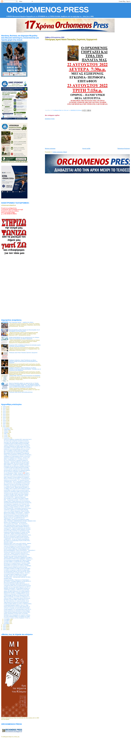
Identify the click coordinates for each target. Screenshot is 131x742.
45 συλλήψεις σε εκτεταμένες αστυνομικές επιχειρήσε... (16, 564)
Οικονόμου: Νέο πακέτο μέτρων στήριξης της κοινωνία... (17, 442)
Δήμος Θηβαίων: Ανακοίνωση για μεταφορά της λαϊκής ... (17, 519)
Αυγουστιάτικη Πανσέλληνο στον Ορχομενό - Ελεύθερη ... (17, 505)
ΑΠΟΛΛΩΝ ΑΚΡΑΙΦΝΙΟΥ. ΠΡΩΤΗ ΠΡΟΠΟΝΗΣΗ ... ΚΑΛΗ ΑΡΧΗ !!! (19, 550)
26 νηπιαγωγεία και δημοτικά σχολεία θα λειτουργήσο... (16, 440)
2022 (4, 426)
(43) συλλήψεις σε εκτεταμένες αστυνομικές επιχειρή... (16, 498)
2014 (4, 414)
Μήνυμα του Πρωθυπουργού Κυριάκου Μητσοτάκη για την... (18, 535)
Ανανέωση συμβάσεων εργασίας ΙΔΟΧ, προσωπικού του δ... (18, 439)
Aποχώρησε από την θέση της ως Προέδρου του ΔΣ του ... (17, 466)
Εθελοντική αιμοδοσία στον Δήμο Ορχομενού (14, 582)
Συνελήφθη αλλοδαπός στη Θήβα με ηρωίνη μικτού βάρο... (17, 568)
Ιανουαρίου (6, 428)
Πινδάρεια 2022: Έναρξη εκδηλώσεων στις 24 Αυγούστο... (17, 501)
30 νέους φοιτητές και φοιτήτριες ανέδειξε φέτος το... (16, 471)
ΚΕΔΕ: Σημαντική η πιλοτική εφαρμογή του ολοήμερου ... (17, 477)
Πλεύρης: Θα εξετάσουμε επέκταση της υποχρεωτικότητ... (17, 551)
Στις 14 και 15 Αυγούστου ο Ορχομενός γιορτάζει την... (16, 460)
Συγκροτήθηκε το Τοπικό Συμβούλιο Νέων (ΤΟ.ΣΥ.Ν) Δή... (17, 447)
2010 (4, 408)
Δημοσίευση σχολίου (50, 118)
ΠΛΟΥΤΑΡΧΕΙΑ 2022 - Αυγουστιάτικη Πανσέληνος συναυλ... (18, 508)
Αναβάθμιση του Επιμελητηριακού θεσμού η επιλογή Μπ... (17, 456)
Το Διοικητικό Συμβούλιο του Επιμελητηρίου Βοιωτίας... (16, 509)
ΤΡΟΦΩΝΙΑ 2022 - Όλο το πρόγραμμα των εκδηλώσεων (17, 481)
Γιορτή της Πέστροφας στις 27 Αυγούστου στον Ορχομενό (17, 546)
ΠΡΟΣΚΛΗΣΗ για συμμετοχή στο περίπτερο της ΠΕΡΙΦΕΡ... (18, 565)
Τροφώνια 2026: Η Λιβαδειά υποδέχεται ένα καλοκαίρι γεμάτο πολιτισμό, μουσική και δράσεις (25, 345)
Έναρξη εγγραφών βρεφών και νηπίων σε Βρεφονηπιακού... (18, 603)
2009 (4, 406)
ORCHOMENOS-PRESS (48, 9)
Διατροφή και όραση (8, 542)
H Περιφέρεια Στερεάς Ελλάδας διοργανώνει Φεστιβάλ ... (17, 443)
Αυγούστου (7, 438)
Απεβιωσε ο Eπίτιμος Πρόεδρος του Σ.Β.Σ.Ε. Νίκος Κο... (17, 506)
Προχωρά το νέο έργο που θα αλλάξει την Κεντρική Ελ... (17, 484)
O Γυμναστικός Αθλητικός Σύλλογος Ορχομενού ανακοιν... (17, 547)
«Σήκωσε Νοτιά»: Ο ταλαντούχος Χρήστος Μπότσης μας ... (17, 598)
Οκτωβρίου (7, 620)
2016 (4, 417)
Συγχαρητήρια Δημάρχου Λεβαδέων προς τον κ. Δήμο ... (17, 605)
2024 (4, 626)
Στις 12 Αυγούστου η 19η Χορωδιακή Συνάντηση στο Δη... (17, 483)
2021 (4, 425)
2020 (4, 423)
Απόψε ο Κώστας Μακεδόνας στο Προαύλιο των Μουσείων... (18, 454)
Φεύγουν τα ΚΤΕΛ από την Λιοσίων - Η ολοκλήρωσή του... (17, 478)
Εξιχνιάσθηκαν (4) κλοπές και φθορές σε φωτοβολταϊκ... (17, 453)
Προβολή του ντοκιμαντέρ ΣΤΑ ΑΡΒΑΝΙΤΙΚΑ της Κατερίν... (17, 594)
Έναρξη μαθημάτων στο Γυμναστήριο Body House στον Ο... (18, 609)
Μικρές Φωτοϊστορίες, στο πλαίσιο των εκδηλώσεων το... (17, 596)
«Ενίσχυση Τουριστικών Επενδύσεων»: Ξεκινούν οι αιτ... (17, 457)
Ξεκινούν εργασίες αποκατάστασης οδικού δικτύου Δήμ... (17, 468)
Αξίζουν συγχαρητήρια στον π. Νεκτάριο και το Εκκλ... (16, 459)
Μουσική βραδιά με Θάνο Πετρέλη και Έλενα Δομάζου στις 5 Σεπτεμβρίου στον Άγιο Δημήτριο (24, 330)
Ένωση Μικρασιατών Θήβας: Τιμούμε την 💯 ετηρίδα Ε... (17, 473)
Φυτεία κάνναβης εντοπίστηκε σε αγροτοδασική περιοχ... (17, 530)
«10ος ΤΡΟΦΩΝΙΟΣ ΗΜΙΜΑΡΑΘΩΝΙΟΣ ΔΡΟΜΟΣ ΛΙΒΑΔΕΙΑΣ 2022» (20, 521)
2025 (4, 628)
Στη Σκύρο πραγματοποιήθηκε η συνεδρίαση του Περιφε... (17, 616)
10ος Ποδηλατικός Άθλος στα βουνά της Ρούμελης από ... (17, 525)
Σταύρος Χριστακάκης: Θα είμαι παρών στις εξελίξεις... (16, 613)
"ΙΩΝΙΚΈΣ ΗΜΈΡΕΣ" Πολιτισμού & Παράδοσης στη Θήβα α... (18, 557)
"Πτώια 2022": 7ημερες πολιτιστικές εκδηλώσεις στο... (16, 533)
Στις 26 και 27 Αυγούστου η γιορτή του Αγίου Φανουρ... (16, 536)
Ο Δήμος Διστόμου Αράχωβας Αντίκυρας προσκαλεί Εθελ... (17, 612)
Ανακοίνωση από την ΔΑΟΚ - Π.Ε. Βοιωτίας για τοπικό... (17, 480)
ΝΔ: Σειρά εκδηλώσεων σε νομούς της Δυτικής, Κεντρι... (17, 601)
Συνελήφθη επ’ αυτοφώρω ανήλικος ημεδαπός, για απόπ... (17, 529)
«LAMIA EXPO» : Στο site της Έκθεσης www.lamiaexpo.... (17, 539)
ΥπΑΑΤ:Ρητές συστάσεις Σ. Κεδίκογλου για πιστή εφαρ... (17, 589)
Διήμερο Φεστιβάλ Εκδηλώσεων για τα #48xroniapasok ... (17, 591)
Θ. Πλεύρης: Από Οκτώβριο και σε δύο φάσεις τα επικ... (17, 485)
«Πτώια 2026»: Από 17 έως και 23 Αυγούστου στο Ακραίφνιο (24, 375)
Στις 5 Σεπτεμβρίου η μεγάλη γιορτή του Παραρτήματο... (16, 450)
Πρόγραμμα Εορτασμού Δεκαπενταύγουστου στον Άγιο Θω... (18, 502)
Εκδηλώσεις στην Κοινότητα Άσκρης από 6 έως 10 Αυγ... (17, 449)
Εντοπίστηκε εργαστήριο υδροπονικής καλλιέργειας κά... (17, 584)
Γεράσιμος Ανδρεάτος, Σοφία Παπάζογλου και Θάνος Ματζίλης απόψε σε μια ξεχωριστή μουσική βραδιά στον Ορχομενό (23, 361)
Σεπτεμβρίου (7, 619)
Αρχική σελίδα (86, 148)
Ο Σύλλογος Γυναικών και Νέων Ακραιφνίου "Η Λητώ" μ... (17, 617)
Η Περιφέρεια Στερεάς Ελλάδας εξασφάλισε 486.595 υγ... (17, 526)
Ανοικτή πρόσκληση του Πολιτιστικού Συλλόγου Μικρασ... (17, 610)
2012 (4, 411)
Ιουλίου (6, 436)
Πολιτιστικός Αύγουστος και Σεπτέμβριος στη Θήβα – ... (16, 544)
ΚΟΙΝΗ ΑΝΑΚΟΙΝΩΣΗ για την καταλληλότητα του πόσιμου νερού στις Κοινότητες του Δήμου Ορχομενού (24, 338)
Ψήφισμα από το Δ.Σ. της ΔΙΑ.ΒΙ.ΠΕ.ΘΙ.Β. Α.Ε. (14, 518)
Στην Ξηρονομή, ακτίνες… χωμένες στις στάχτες (21, 322)
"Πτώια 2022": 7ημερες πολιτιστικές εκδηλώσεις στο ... (16, 553)
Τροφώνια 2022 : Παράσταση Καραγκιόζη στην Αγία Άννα (17, 528)
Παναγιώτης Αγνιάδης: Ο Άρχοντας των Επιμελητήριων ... (17, 579)
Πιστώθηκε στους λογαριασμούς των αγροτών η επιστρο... (17, 615)
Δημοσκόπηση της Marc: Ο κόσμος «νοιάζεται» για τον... (17, 592)
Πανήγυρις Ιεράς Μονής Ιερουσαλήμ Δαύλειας (21, 392)
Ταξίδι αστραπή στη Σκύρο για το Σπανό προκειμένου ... (17, 602)
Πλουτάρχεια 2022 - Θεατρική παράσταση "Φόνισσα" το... (17, 474)
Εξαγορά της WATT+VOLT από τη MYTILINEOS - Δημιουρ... (18, 543)
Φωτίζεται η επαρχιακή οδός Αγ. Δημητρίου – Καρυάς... (16, 495)
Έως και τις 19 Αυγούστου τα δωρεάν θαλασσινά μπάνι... (17, 476)
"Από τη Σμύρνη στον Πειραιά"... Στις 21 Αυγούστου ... (16, 523)
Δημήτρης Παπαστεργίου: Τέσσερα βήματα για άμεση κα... (17, 588)
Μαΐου (5, 433)
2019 (4, 422)
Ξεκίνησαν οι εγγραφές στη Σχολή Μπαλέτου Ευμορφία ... (17, 608)
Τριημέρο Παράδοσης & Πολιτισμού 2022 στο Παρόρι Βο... (17, 445)
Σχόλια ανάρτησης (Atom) (60, 152)
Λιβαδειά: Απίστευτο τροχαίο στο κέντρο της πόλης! (15, 567)
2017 (4, 419)
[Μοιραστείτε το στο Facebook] (88, 110)
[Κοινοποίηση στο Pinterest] (90, 110)
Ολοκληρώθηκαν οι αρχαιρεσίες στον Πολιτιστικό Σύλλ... (17, 504)
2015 (4, 416)
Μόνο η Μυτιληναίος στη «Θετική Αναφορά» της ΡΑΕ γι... (17, 452)
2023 (4, 625)
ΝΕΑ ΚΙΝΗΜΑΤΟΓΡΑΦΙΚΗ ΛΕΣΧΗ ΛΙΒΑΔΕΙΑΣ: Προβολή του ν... (18, 558)
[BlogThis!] (85, 110)
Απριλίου (6, 432)
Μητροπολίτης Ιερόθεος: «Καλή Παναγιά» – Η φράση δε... (17, 512)
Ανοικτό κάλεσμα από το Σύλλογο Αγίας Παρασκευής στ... (17, 606)
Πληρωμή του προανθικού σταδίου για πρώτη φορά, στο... (17, 491)
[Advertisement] (88, 132)
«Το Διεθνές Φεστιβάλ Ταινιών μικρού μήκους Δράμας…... (17, 494)
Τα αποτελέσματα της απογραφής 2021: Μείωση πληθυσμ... (18, 560)
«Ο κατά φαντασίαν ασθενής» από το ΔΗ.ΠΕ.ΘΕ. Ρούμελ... (17, 571)
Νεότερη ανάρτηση (50, 148)
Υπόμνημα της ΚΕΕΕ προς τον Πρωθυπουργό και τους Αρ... (17, 585)
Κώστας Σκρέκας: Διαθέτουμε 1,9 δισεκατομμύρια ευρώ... (17, 549)
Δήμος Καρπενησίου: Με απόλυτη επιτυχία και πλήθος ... (17, 463)
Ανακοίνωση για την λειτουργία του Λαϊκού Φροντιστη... (16, 492)
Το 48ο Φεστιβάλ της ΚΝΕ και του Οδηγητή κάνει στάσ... (17, 595)
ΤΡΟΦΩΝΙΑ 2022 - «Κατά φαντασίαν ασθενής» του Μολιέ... (17, 577)
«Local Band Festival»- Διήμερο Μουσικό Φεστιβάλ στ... (17, 487)
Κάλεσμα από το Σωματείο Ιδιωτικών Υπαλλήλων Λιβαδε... (17, 563)
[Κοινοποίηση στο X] (86, 110)
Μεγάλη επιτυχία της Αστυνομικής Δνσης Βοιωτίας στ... (16, 516)
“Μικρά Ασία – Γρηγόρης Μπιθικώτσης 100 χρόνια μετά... (17, 461)
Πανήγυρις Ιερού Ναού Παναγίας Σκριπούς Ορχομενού (23, 352)
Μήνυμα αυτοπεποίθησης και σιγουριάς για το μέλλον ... (17, 513)
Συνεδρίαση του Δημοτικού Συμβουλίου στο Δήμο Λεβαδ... (17, 570)
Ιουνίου (6, 435)
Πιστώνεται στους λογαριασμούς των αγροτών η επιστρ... (17, 554)
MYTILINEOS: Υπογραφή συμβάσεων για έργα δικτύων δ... (17, 581)
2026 (4, 629)
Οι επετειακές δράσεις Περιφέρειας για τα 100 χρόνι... (16, 574)
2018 (4, 420)
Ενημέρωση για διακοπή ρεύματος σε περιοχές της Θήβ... (17, 532)
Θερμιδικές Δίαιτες (8, 578)
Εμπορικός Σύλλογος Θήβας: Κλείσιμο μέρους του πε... (16, 599)
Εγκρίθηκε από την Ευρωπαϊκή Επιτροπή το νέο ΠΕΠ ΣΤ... (17, 587)
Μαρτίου (6, 430)
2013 (4, 412)
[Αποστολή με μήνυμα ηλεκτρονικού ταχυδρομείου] (83, 110)
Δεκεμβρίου (7, 623)
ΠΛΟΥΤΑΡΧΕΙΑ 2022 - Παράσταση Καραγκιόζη (15, 497)
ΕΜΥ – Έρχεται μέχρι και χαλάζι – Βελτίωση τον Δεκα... (16, 499)
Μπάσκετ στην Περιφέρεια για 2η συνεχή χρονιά (15, 522)
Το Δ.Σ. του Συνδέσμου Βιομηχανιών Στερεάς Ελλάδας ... (17, 511)
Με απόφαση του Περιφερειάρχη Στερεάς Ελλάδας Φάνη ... (17, 540)
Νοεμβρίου (6, 622)
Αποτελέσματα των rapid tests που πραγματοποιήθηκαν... (17, 470)
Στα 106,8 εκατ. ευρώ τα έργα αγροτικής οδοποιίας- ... (16, 556)
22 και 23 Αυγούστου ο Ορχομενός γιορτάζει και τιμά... (16, 515)
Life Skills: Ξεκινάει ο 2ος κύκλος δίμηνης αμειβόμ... (15, 575)
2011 (4, 409)
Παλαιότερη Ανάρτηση (123, 148)
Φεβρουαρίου (7, 429)
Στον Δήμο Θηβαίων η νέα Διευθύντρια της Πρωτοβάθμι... (17, 561)
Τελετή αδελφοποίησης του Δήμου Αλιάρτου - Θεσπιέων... (17, 572)
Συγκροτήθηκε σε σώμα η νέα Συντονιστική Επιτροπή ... (17, 490)
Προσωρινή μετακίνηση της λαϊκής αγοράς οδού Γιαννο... (17, 446)
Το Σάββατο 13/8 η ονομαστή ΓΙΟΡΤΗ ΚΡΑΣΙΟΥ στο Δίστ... (17, 488)
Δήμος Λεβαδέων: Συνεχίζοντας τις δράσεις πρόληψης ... (17, 464)
